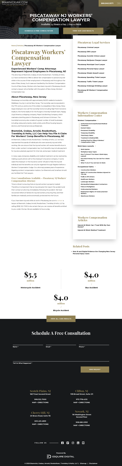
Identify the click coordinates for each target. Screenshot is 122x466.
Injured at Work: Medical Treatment (92, 230)
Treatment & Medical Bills (89, 138)
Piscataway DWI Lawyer (87, 52)
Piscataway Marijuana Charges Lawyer (92, 60)
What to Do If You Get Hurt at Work (93, 163)
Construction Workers (88, 170)
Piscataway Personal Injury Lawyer (91, 69)
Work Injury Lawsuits (86, 146)
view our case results (83, 31)
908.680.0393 (82, 422)
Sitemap (83, 463)
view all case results (61, 319)
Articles (20, 45)
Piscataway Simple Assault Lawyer (91, 73)
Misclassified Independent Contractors (94, 184)
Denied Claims (86, 128)
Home (13, 45)
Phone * (82, 347)
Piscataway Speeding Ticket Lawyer (92, 77)
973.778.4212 (81, 399)
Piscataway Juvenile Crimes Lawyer (91, 56)
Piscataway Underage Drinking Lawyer (93, 86)
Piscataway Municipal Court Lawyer (91, 64)
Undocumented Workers (89, 189)
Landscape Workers (87, 182)
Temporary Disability (88, 133)
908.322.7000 (40, 399)
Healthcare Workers (87, 179)
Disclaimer (93, 463)
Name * (15, 347)
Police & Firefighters (88, 187)
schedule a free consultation (39, 31)
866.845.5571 (107, 3)
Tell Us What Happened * (22, 363)
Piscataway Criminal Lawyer (88, 47)
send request (95, 369)
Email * (48, 347)
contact (60, 200)
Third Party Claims (87, 135)
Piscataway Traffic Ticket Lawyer (90, 81)
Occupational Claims (86, 167)
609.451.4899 (40, 421)
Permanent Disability (88, 130)
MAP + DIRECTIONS (40, 402)
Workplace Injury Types (89, 152)
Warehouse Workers (88, 196)
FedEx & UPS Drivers (87, 177)
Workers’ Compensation (87, 120)
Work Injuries (85, 149)
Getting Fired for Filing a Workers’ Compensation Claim (92, 141)
